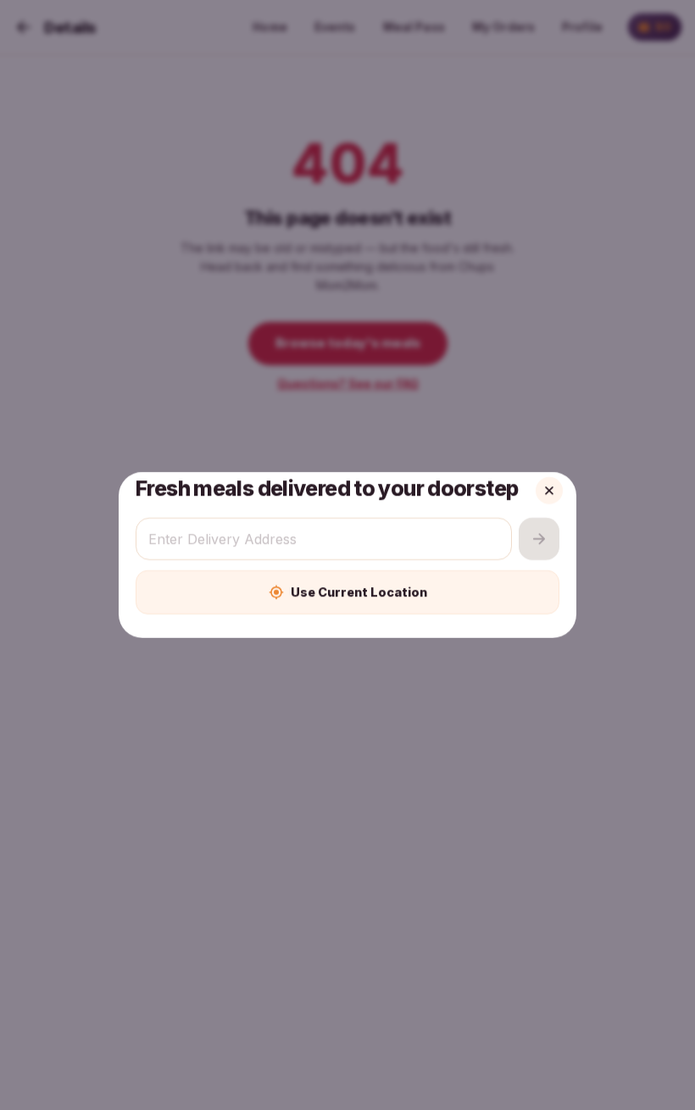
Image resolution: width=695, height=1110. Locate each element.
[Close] (549, 490)
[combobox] (323, 539)
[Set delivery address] (539, 539)
